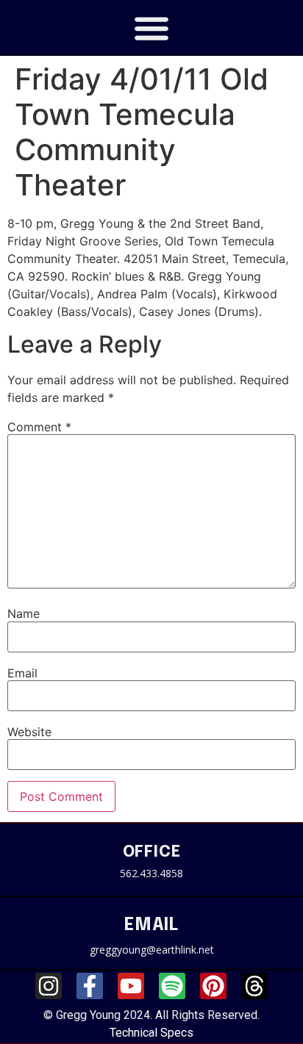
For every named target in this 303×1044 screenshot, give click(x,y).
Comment (39, 427)
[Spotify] (172, 986)
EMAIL (151, 925)
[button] (151, 27)
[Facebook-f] (89, 986)
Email (22, 673)
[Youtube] (131, 986)
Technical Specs (151, 1033)
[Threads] (254, 986)
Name (23, 613)
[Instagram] (48, 986)
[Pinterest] (213, 986)
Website (29, 732)
